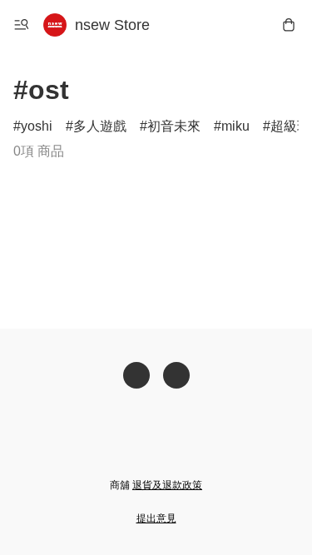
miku (235, 126)
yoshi (36, 126)
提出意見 (156, 518)
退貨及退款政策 (167, 485)
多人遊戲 (99, 126)
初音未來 (174, 126)
